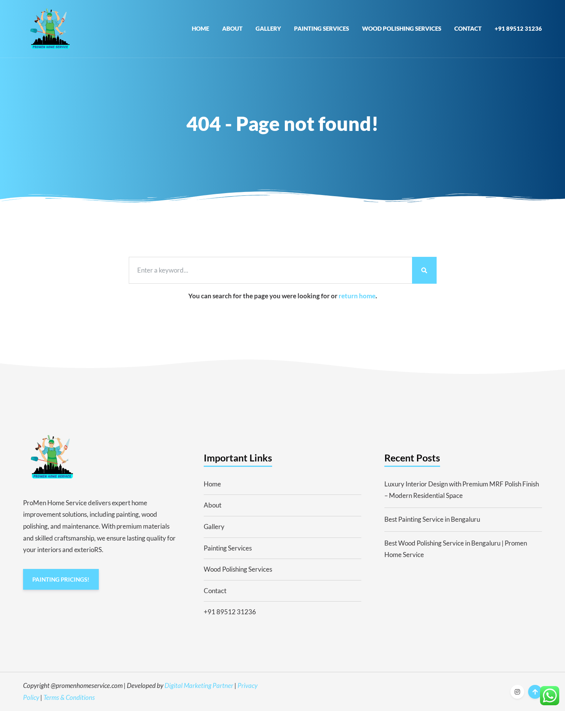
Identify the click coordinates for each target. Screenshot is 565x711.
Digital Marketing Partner (199, 685)
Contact (468, 28)
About (232, 28)
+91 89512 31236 (518, 28)
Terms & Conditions (69, 697)
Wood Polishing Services (401, 28)
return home (357, 296)
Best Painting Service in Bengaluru (432, 519)
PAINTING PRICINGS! (60, 579)
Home (200, 28)
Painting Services (321, 28)
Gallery (268, 28)
